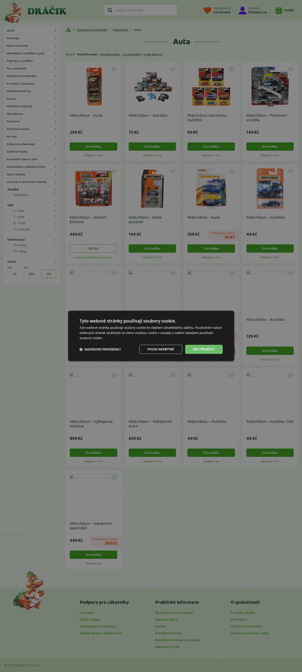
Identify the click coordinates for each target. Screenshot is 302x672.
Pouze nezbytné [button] (160, 349)
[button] (100, 349)
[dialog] (151, 336)
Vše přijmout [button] (204, 349)
